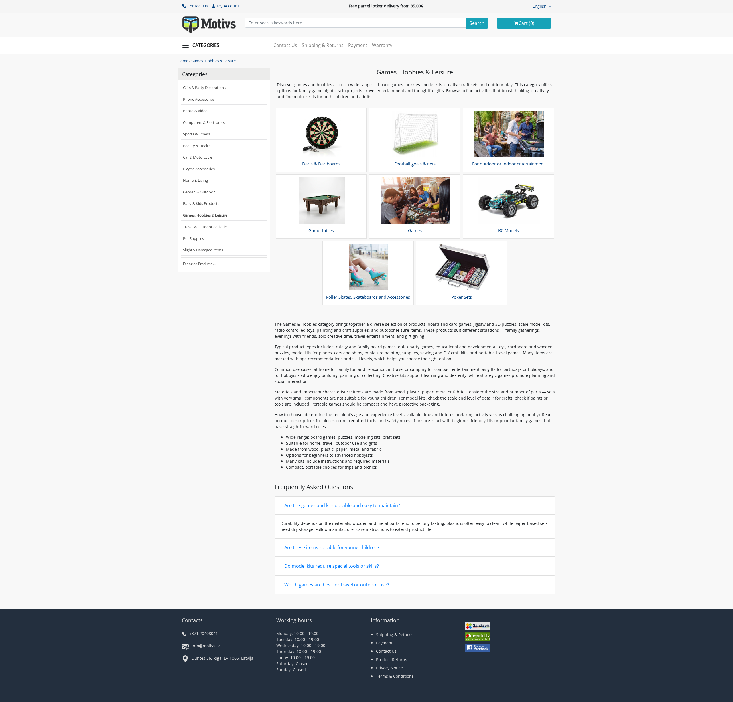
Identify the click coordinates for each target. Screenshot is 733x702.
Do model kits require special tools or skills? (331, 566)
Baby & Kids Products (201, 203)
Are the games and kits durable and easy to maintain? (342, 505)
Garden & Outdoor (199, 192)
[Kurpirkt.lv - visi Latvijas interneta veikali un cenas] (477, 637)
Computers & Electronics (204, 122)
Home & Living (195, 180)
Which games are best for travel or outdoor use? (336, 585)
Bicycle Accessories (199, 168)
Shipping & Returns (323, 45)
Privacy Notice (389, 668)
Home (183, 60)
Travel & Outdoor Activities (205, 226)
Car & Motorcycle (197, 157)
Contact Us (197, 6)
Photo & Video (195, 110)
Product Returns (391, 659)
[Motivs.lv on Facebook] (477, 648)
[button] (542, 6)
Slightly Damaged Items (203, 249)
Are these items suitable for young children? (331, 547)
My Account (228, 6)
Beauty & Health (197, 145)
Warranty (382, 45)
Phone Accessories (198, 99)
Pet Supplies (193, 238)
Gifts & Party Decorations (204, 87)
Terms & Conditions (395, 676)
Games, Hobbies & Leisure (213, 60)
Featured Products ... (199, 263)
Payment (357, 45)
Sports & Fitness (196, 134)
